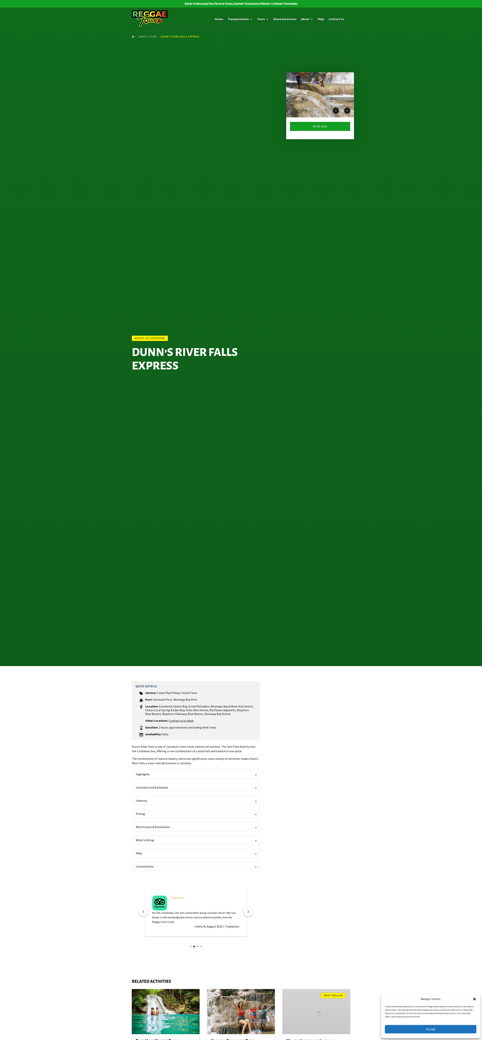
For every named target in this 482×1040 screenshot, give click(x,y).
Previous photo (336, 111)
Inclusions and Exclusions (152, 787)
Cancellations (145, 866)
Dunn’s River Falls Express (180, 36)
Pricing (140, 814)
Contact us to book (181, 720)
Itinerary (141, 800)
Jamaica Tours (148, 36)
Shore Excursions (285, 19)
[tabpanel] (320, 94)
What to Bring (145, 840)
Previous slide (143, 911)
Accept (430, 1029)
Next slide (248, 911)
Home (219, 19)
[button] (474, 999)
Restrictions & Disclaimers (153, 827)
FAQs (321, 19)
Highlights (143, 774)
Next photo (347, 111)
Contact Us (336, 19)
